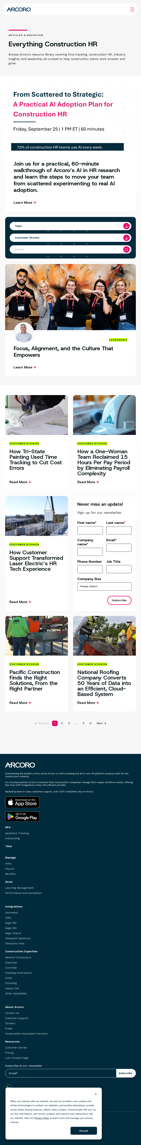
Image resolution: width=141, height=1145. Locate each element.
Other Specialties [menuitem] (16, 993)
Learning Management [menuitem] (19, 888)
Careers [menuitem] (10, 1023)
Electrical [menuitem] (11, 962)
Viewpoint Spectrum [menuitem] (18, 938)
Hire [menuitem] (8, 827)
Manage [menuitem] (10, 857)
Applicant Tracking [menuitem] (17, 833)
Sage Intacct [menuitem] (13, 933)
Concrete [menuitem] (11, 968)
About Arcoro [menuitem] (14, 1007)
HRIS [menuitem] (8, 863)
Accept (83, 1130)
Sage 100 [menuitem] (10, 923)
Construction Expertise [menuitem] (21, 951)
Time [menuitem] (8, 846)
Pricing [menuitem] (9, 1053)
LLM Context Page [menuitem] (16, 1058)
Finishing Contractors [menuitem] (18, 973)
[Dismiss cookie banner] (96, 1094)
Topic (18, 226)
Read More (18, 482)
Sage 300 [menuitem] (11, 928)
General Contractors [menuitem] (18, 957)
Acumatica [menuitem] (11, 912)
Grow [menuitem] (9, 881)
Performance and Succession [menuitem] (23, 893)
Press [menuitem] (8, 1028)
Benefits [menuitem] (10, 874)
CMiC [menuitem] (8, 918)
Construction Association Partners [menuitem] (26, 1033)
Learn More (23, 202)
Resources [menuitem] (12, 1041)
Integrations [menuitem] (13, 906)
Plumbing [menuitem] (11, 983)
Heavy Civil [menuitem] (12, 988)
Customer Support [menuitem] (16, 1018)
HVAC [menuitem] (8, 978)
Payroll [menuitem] (9, 869)
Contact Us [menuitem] (12, 1013)
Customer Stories (27, 237)
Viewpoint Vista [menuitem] (14, 943)
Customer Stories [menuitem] (16, 1047)
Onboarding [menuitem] (12, 838)
